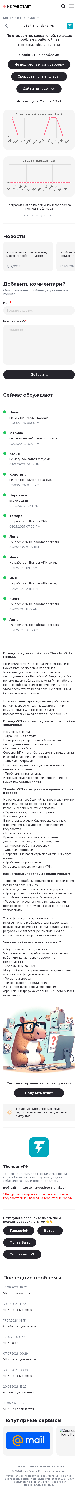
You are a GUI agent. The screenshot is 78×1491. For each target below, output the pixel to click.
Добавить (39, 375)
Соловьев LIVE (22, 1254)
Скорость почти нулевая (39, 76)
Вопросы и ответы (39, 1466)
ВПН (20, 17)
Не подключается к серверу (39, 64)
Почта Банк (20, 1242)
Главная (8, 17)
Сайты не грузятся (39, 89)
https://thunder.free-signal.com (44, 1187)
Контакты (58, 1466)
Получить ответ (39, 1093)
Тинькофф (19, 1231)
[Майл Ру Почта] (28, 1441)
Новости (21, 1466)
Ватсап (50, 1231)
